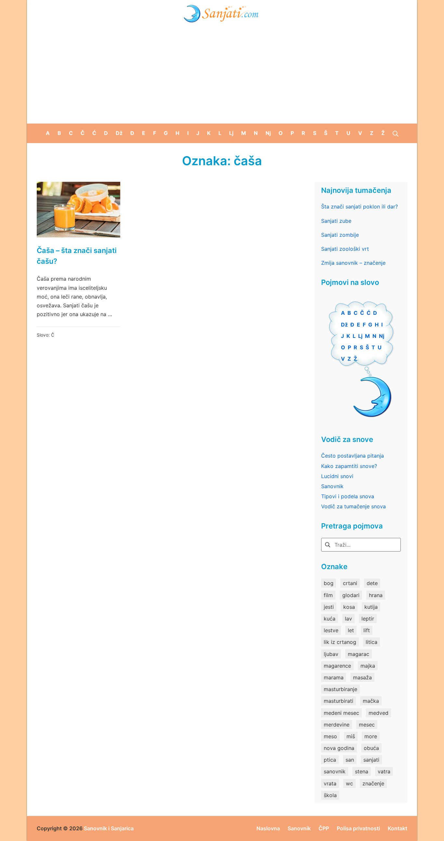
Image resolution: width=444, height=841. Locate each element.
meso (330, 736)
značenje (373, 783)
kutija (371, 607)
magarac (358, 654)
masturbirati (338, 701)
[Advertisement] (222, 74)
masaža (362, 677)
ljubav (331, 654)
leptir (367, 618)
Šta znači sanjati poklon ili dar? (359, 206)
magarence (337, 665)
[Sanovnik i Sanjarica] (222, 13)
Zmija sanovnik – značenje (353, 263)
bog (328, 583)
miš (350, 736)
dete (372, 583)
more (370, 736)
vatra (384, 771)
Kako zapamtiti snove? (349, 466)
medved (378, 713)
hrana (376, 595)
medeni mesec (341, 713)
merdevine (336, 724)
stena (361, 771)
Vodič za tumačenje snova (353, 506)
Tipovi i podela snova (347, 496)
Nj (381, 336)
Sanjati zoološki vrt (345, 249)
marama (334, 677)
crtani (350, 583)
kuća (329, 618)
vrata (330, 783)
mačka (371, 701)
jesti (329, 607)
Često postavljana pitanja (352, 455)
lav (348, 618)
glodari (350, 595)
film (328, 595)
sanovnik (335, 771)
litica (371, 642)
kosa (349, 607)
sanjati (371, 759)
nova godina (339, 748)
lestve (331, 630)
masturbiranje (340, 689)
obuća (371, 748)
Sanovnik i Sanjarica (109, 828)
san (350, 759)
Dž (344, 324)
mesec (367, 724)
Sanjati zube (336, 221)
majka (367, 665)
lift (366, 630)
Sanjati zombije (340, 235)
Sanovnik (332, 486)
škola (330, 795)
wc (349, 783)
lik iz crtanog (340, 642)
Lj (360, 336)
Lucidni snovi (337, 476)
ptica (330, 759)
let (351, 630)
